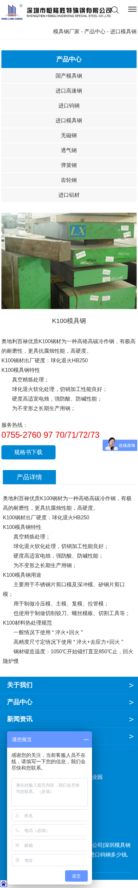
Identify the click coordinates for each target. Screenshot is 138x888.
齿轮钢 (69, 180)
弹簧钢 (69, 165)
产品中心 (94, 31)
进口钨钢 (69, 105)
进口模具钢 (69, 120)
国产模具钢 (69, 76)
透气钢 (69, 150)
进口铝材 (69, 195)
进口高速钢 (69, 91)
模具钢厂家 (66, 31)
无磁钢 (69, 135)
